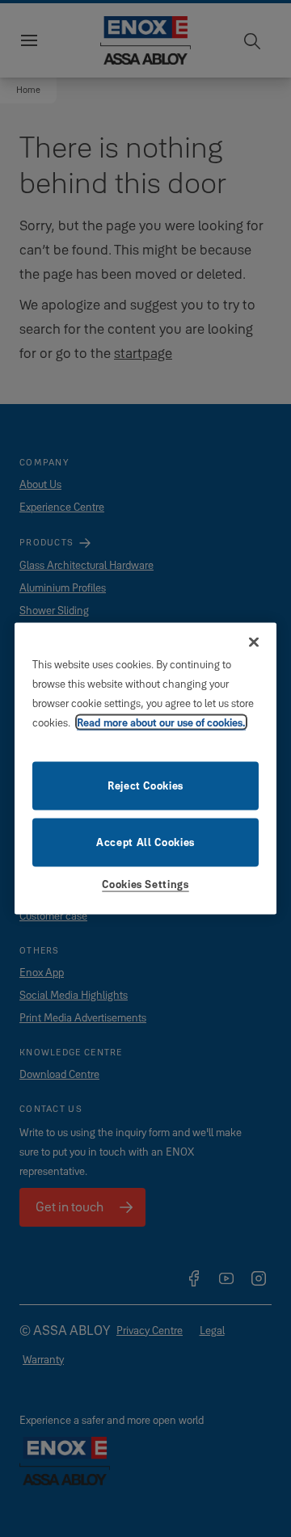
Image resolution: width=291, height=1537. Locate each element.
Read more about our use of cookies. (161, 721)
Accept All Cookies (145, 841)
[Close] (254, 642)
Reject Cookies (145, 784)
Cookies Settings (145, 883)
